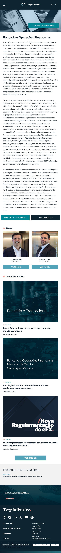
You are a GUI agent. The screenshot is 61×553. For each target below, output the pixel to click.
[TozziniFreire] (30, 4)
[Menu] (4, 5)
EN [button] (56, 4)
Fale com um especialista (44, 26)
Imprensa (35, 536)
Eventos (35, 534)
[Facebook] (9, 517)
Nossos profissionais (12, 528)
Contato (6, 538)
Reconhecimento (38, 523)
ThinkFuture (37, 531)
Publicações (36, 529)
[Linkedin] (15, 517)
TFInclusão (36, 526)
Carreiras (7, 533)
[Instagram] (4, 517)
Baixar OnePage (46, 218)
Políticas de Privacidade (41, 539)
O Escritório (8, 523)
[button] (52, 5)
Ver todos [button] (30, 458)
